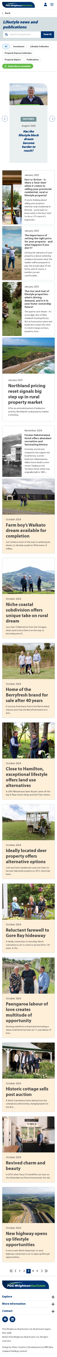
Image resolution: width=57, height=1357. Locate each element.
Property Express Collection (18, 53)
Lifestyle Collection (39, 46)
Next (52, 119)
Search (47, 34)
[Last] (46, 1271)
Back (7, 13)
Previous (5, 119)
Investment (18, 46)
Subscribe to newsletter (19, 66)
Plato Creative (19, 1347)
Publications (33, 59)
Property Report (13, 59)
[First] (11, 1271)
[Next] (41, 1271)
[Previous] (15, 1271)
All (6, 46)
